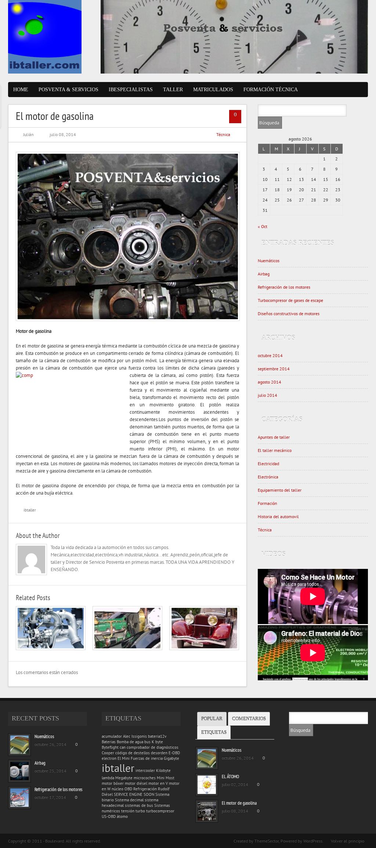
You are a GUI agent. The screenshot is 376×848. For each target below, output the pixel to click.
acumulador (112, 736)
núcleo (117, 788)
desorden (159, 752)
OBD (128, 788)
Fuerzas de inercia (147, 758)
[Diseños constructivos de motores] (127, 648)
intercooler (145, 770)
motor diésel (136, 783)
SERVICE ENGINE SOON (134, 794)
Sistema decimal (129, 799)
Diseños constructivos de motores (288, 313)
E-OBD (174, 752)
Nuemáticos (268, 260)
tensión (127, 810)
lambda (108, 777)
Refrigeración (145, 788)
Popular (212, 718)
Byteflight (110, 747)
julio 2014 (267, 395)
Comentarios (249, 718)
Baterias (109, 741)
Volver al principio (347, 841)
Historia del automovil (278, 516)
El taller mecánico (275, 450)
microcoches (145, 777)
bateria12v (157, 736)
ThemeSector (266, 841)
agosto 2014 (269, 382)
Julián (28, 134)
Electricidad (268, 463)
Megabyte (124, 777)
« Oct (262, 226)
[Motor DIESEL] (204, 648)
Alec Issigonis (135, 736)
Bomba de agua (130, 741)
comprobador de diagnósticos (152, 747)
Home (20, 89)
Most (170, 777)
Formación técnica (270, 89)
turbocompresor (160, 810)
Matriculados (213, 89)
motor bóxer (113, 783)
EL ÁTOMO (230, 776)
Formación (267, 503)
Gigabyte (171, 758)
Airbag (264, 274)
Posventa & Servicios (68, 89)
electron (109, 758)
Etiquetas (214, 732)
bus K (149, 741)
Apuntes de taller (274, 437)
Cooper (108, 752)
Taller (173, 89)
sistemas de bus (139, 805)
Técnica (223, 134)
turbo (140, 810)
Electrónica (268, 477)
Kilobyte (163, 770)
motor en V (158, 783)
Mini (160, 777)
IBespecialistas (131, 89)
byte (159, 741)
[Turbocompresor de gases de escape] (51, 648)
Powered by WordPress (301, 841)
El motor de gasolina (239, 803)
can (123, 747)
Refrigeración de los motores (284, 287)
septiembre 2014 (274, 368)
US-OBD (109, 816)
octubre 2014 (270, 355)
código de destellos (132, 752)
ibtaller (30, 510)
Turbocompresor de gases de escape (290, 300)
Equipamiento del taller (279, 490)
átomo (122, 816)
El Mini (124, 758)
